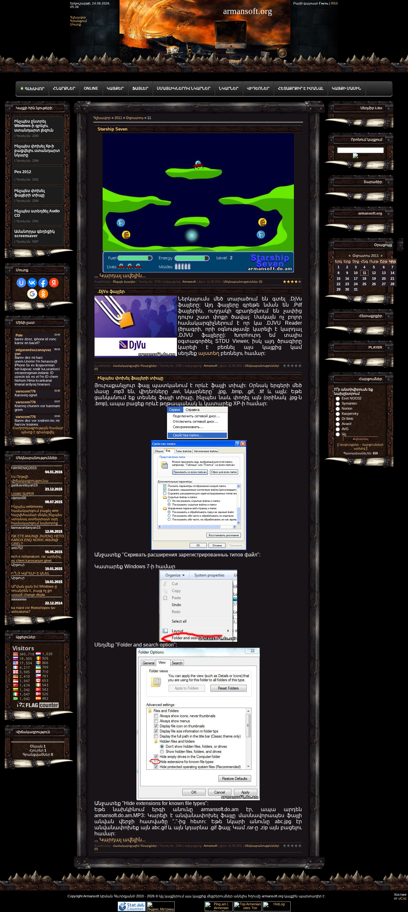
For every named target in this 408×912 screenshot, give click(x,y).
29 (338, 289)
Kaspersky (350, 413)
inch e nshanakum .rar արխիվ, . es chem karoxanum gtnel (37, 558)
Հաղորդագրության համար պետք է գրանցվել (37, 430)
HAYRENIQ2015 (24, 468)
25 (364, 284)
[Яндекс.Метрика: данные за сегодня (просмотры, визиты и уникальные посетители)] (161, 906)
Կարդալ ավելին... (122, 275)
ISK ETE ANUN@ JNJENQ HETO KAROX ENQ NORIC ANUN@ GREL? (37, 540)
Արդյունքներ (349, 444)
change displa (34, 590)
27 (384, 284)
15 (338, 278)
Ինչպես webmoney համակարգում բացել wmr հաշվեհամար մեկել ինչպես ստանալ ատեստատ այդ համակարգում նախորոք (36, 515)
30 (347, 289)
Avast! (347, 424)
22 (338, 284)
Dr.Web (347, 419)
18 (364, 278)
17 (356, 278)
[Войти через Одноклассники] (43, 294)
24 (356, 284)
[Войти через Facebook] (43, 282)
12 (374, 273)
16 (347, 278)
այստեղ (209, 353)
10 (356, 273)
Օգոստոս (134, 118)
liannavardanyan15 (25, 527)
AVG (345, 429)
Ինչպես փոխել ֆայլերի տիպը (130, 378)
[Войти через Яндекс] (54, 282)
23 (347, 284)
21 (392, 278)
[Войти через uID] (21, 282)
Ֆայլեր (140, 88)
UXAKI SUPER (22, 494)
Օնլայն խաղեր (124, 281)
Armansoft (189, 281)
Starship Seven (112, 129)
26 (374, 284)
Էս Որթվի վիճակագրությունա (29, 479)
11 (364, 273)
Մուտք (75, 24)
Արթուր (18, 565)
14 (392, 273)
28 (392, 284)
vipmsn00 (18, 498)
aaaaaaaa (18, 599)
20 (384, 278)
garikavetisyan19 (24, 485)
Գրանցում (78, 21)
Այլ (344, 434)
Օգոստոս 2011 (366, 256)
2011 (118, 118)
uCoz (402, 898)
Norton (347, 408)
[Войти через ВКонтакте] (32, 282)
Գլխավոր (78, 17)
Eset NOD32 (351, 398)
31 (356, 289)
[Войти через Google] (32, 294)
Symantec (349, 403)
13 (384, 273)
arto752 (17, 548)
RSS (334, 3)
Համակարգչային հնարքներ (135, 365)
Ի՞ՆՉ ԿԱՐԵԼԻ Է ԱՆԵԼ (30, 573)
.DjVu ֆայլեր (111, 291)
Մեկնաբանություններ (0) (242, 281)
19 (374, 278)
